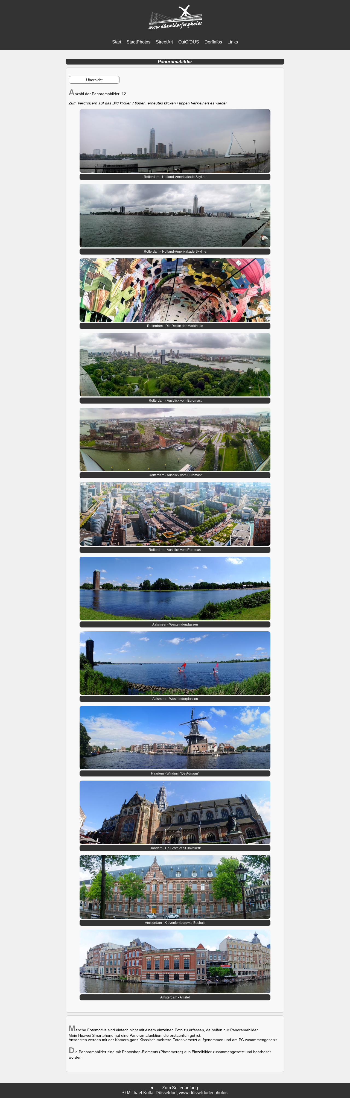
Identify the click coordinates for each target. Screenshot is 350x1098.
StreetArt (164, 42)
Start (116, 42)
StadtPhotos (138, 42)
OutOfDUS (188, 42)
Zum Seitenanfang (180, 1087)
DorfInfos (213, 42)
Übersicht (94, 80)
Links (233, 42)
